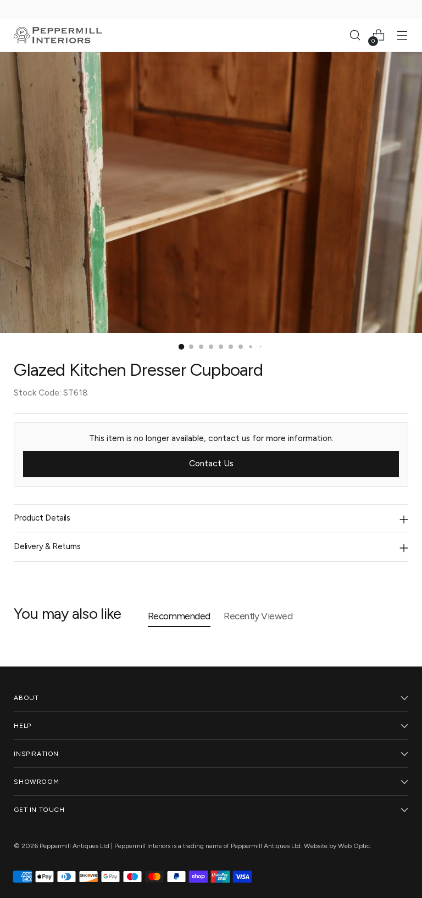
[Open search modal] (355, 35)
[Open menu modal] (402, 35)
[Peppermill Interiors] (58, 35)
